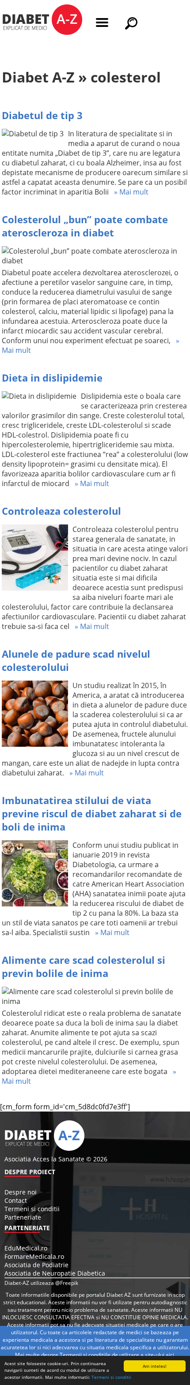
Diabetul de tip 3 (42, 115)
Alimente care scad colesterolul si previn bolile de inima (83, 966)
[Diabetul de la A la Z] (42, 20)
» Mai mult (128, 192)
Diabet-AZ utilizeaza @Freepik (41, 1283)
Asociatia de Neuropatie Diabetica (54, 1273)
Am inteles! (155, 1366)
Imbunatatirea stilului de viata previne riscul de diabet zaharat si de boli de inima (92, 813)
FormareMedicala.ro (34, 1256)
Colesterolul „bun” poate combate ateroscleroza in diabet (85, 226)
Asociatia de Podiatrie (36, 1265)
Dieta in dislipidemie (52, 377)
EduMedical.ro (25, 1248)
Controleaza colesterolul (61, 510)
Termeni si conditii (111, 1377)
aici (170, 1355)
